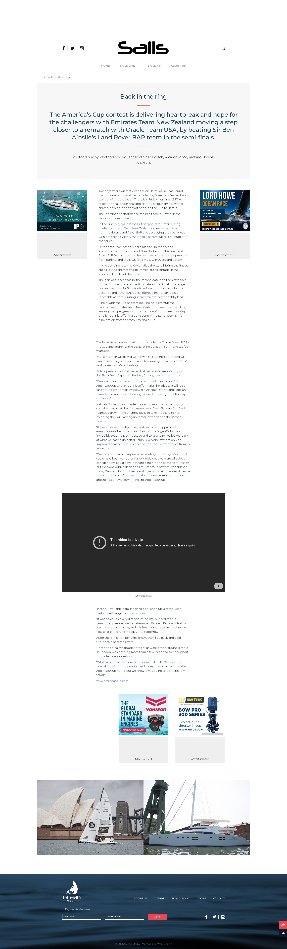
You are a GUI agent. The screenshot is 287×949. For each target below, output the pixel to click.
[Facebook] (63, 48)
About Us (178, 65)
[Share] (283, 925)
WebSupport (164, 944)
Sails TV (154, 65)
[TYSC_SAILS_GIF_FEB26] (62, 211)
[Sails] (143, 47)
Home (105, 65)
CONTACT (219, 898)
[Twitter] (72, 48)
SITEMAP (159, 898)
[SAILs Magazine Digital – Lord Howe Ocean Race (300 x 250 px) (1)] (225, 211)
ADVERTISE (140, 898)
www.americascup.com (112, 681)
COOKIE (201, 898)
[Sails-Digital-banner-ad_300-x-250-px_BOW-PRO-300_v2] (200, 715)
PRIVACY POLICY (181, 898)
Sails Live (127, 65)
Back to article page (58, 76)
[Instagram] (82, 48)
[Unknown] (143, 715)
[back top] (283, 933)
